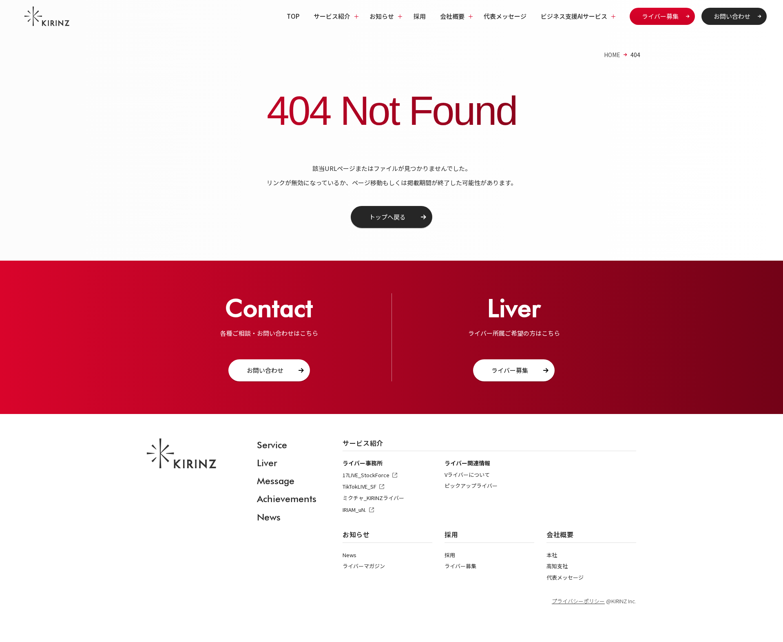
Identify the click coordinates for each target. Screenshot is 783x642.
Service (272, 444)
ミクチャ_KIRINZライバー (373, 498)
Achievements (286, 498)
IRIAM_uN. (354, 510)
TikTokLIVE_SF (359, 486)
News (269, 516)
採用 (420, 16)
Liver (267, 462)
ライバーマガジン (364, 566)
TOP (293, 16)
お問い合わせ (732, 16)
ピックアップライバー (471, 485)
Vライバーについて (467, 474)
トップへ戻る (387, 217)
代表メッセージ (505, 16)
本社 (551, 555)
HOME (612, 55)
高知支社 (557, 566)
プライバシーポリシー (578, 601)
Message (275, 480)
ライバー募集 (660, 16)
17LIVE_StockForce (366, 475)
